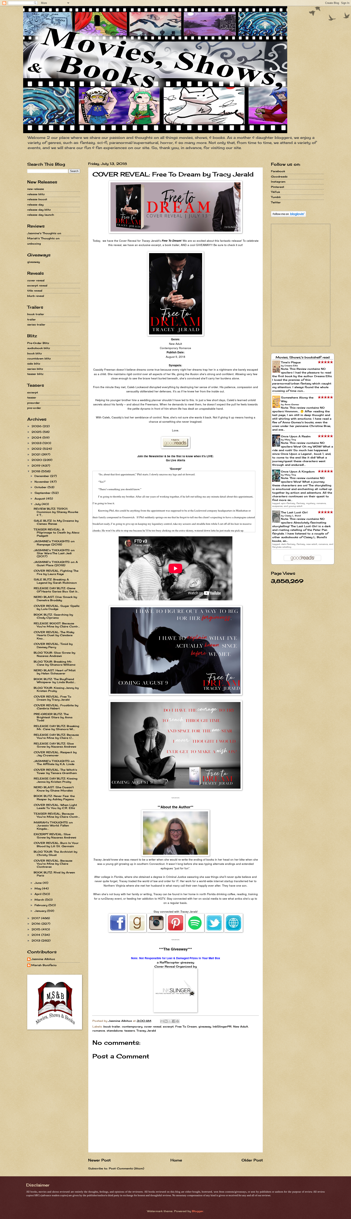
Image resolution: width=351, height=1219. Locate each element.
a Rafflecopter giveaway (175, 962)
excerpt (168, 1026)
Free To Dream (186, 1026)
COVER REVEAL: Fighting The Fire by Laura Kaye (56, 572)
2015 (36, 929)
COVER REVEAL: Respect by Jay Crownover (55, 754)
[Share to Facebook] (174, 1021)
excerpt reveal (37, 285)
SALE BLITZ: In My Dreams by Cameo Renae (56, 522)
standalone (115, 1030)
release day (35, 204)
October (41, 487)
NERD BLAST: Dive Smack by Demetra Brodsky (55, 598)
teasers (129, 1030)
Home (176, 1160)
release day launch (40, 214)
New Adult (240, 1026)
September (43, 492)
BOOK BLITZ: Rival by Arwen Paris (54, 874)
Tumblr (276, 197)
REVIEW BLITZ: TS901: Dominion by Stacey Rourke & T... (56, 512)
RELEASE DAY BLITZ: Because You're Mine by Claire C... (56, 736)
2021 (36, 454)
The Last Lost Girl (294, 512)
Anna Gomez (292, 404)
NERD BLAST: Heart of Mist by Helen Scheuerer (55, 672)
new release (35, 188)
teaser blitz (35, 373)
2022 (37, 448)
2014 (36, 934)
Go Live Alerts (175, 460)
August (40, 498)
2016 (36, 923)
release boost (37, 199)
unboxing (34, 243)
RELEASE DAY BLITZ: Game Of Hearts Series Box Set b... (56, 590)
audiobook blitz (38, 348)
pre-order (34, 407)
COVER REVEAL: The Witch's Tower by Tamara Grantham (55, 771)
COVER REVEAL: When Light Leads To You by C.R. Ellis (55, 806)
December (42, 476)
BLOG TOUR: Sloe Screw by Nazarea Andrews (54, 654)
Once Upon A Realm (296, 436)
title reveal (34, 290)
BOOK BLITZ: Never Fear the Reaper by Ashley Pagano (54, 797)
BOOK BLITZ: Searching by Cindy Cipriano (53, 616)
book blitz (34, 353)
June (39, 882)
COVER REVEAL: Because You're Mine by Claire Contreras (53, 864)
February (41, 905)
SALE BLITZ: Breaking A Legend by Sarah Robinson (55, 581)
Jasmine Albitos (43, 959)
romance (98, 1030)
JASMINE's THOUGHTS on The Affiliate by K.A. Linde (54, 762)
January (41, 910)
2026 (37, 426)
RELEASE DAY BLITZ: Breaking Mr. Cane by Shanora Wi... (56, 727)
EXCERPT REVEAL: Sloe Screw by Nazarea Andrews (55, 836)
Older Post (252, 1160)
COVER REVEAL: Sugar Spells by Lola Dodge (56, 607)
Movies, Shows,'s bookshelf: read (303, 357)
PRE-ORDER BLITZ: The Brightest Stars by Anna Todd (53, 717)
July (38, 504)
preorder (33, 402)
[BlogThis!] (166, 1021)
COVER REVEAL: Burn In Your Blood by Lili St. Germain (56, 844)
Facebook (278, 171)
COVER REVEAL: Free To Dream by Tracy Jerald (52, 698)
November (42, 481)
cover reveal (152, 1026)
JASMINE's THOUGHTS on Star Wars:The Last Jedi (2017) (54, 553)
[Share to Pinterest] (178, 1021)
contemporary (132, 1026)
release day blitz (39, 209)
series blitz (35, 368)
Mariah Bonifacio (44, 965)
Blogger (197, 1211)
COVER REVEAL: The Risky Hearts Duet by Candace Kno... (54, 635)
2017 (36, 918)
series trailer (36, 324)
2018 (36, 471)
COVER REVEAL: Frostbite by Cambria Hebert (56, 707)
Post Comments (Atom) (126, 1168)
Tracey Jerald (146, 1030)
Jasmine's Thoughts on (44, 233)
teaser (31, 397)
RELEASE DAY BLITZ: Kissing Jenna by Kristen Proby (55, 780)
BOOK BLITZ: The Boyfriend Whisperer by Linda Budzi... (55, 680)
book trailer (111, 1026)
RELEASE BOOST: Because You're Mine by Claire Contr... (57, 625)
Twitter (276, 202)
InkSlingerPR (222, 1026)
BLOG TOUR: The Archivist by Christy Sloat (55, 853)
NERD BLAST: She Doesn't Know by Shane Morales (54, 789)
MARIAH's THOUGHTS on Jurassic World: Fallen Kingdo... (53, 825)
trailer (31, 319)
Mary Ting (290, 439)
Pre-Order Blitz (38, 343)
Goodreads (279, 176)
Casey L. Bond (293, 515)
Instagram (278, 181)
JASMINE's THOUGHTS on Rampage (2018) (54, 543)
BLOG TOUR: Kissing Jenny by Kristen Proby (56, 689)
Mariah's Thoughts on (43, 238)
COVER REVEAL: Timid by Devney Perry (53, 645)
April (38, 894)
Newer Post (99, 1160)
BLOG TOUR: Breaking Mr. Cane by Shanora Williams (54, 663)
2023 (36, 443)
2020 (37, 459)
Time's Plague (291, 362)
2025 (37, 431)
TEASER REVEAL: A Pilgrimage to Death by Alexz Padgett (56, 532)
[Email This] (162, 1021)
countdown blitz (39, 358)
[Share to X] (170, 1021)
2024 (36, 437)
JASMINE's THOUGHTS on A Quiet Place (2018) (56, 563)
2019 (36, 465)
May (38, 888)
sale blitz (33, 363)
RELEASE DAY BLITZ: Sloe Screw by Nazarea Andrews (55, 745)
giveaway (204, 1026)
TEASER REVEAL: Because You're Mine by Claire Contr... (57, 815)
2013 (36, 940)
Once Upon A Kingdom (298, 471)
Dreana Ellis (291, 365)
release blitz (36, 194)
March (40, 899)
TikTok (275, 192)
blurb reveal (35, 295)
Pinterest (277, 186)
